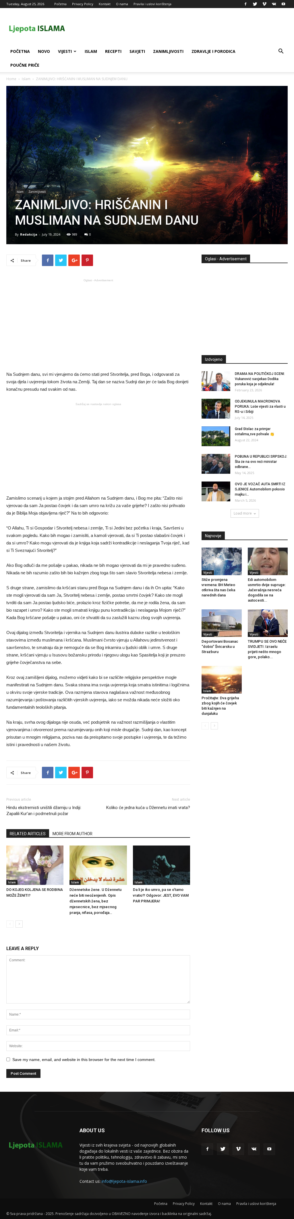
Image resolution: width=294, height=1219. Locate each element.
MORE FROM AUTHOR (72, 833)
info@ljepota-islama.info (124, 1181)
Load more (243, 513)
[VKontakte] (274, 4)
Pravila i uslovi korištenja (152, 4)
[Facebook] (245, 4)
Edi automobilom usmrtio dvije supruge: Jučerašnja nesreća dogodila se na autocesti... (267, 589)
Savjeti (137, 51)
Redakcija (28, 234)
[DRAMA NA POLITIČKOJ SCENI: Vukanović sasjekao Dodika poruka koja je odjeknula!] (216, 381)
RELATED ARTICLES (28, 833)
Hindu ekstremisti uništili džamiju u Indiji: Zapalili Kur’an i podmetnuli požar (43, 810)
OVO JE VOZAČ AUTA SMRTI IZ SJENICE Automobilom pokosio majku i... (260, 489)
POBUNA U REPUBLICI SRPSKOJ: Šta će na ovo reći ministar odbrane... (261, 462)
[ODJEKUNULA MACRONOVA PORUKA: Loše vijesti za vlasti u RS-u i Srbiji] (216, 409)
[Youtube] (283, 4)
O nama (122, 4)
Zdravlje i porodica (213, 51)
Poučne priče (24, 65)
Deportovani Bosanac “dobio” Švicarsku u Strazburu (220, 646)
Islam (91, 51)
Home (11, 78)
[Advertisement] (98, 324)
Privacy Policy (82, 4)
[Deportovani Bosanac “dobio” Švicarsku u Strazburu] (222, 623)
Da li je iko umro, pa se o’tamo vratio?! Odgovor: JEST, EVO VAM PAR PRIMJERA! (161, 895)
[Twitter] (255, 4)
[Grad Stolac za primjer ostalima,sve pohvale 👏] (216, 436)
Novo (44, 51)
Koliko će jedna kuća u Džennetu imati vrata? (148, 807)
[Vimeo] (264, 4)
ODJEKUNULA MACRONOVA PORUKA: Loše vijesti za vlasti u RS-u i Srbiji (260, 406)
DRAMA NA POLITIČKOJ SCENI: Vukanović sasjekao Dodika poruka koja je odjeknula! (260, 379)
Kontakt (105, 4)
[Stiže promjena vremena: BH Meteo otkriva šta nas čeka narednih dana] (222, 561)
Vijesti (65, 51)
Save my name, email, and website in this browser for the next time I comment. (84, 1059)
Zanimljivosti (168, 51)
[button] (281, 52)
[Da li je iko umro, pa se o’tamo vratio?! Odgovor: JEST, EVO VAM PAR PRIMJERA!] (161, 865)
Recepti (113, 51)
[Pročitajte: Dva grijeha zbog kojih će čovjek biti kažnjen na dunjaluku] (222, 680)
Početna (60, 4)
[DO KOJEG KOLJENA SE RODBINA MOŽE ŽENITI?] (34, 865)
